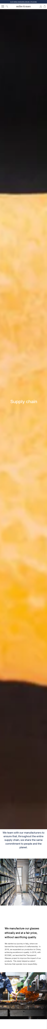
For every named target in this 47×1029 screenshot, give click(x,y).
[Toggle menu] (2, 6)
